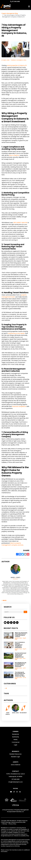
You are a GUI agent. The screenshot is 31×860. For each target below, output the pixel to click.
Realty (15, 739)
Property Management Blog (10, 13)
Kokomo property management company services (12, 544)
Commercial (15, 742)
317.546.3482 (16, 1)
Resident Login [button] (15, 757)
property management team (14, 296)
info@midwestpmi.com (15, 782)
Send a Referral (15, 765)
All (6, 688)
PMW (24, 822)
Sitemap (4, 824)
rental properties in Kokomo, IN (17, 65)
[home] (5, 6)
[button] (5, 622)
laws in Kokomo (14, 155)
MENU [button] (29, 6)
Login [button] (15, 745)
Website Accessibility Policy (21, 836)
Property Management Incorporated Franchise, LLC (18, 810)
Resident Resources (15, 754)
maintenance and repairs (16, 333)
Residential (15, 734)
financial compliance (19, 406)
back (4, 600)
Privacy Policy (12, 824)
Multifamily (15, 737)
